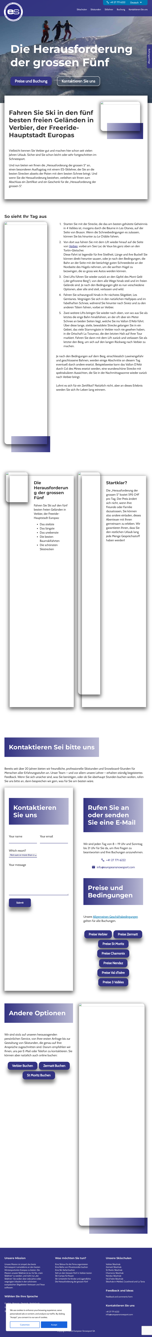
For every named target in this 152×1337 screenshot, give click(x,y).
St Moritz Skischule (114, 1270)
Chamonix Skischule (115, 1273)
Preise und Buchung (31, 81)
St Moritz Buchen (39, 1075)
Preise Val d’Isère (113, 973)
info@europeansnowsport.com (119, 1314)
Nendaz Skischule (113, 1275)
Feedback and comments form (119, 1296)
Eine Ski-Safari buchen (65, 1270)
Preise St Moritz (113, 944)
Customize (25, 1324)
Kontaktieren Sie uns (78, 81)
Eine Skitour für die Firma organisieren (71, 1264)
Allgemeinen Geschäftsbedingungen (115, 916)
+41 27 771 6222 (112, 1311)
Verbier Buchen (22, 1066)
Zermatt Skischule (113, 1267)
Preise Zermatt (128, 934)
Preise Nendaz (113, 963)
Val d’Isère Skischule (114, 1278)
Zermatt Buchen (54, 1066)
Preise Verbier (98, 934)
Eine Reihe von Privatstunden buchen (71, 1267)
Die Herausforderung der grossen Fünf (71, 1281)
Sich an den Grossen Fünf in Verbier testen (73, 1273)
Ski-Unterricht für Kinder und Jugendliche (73, 1278)
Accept (54, 1324)
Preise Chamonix (113, 953)
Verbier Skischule (113, 1264)
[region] (38, 1317)
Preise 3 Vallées (113, 982)
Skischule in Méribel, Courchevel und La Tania (125, 1281)
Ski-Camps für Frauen (64, 1275)
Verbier (73, 246)
